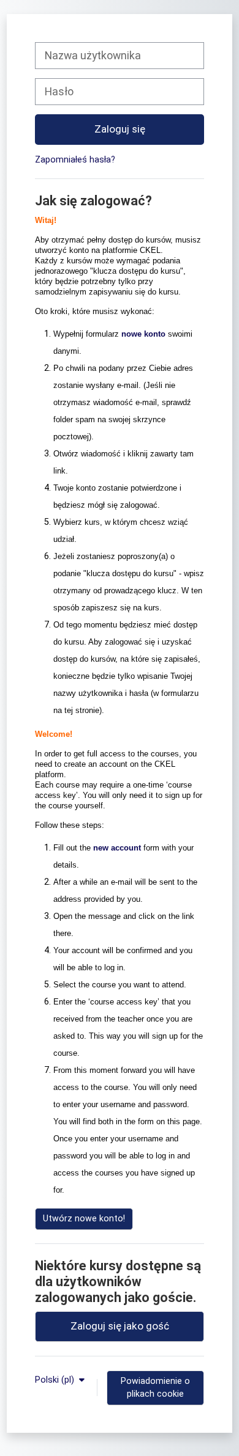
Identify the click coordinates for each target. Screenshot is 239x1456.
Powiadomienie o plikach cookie (155, 1387)
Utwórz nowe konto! (84, 1218)
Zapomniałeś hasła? (75, 160)
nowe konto (143, 333)
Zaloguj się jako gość (119, 1326)
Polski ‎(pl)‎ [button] (56, 1380)
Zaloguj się (119, 129)
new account (117, 847)
